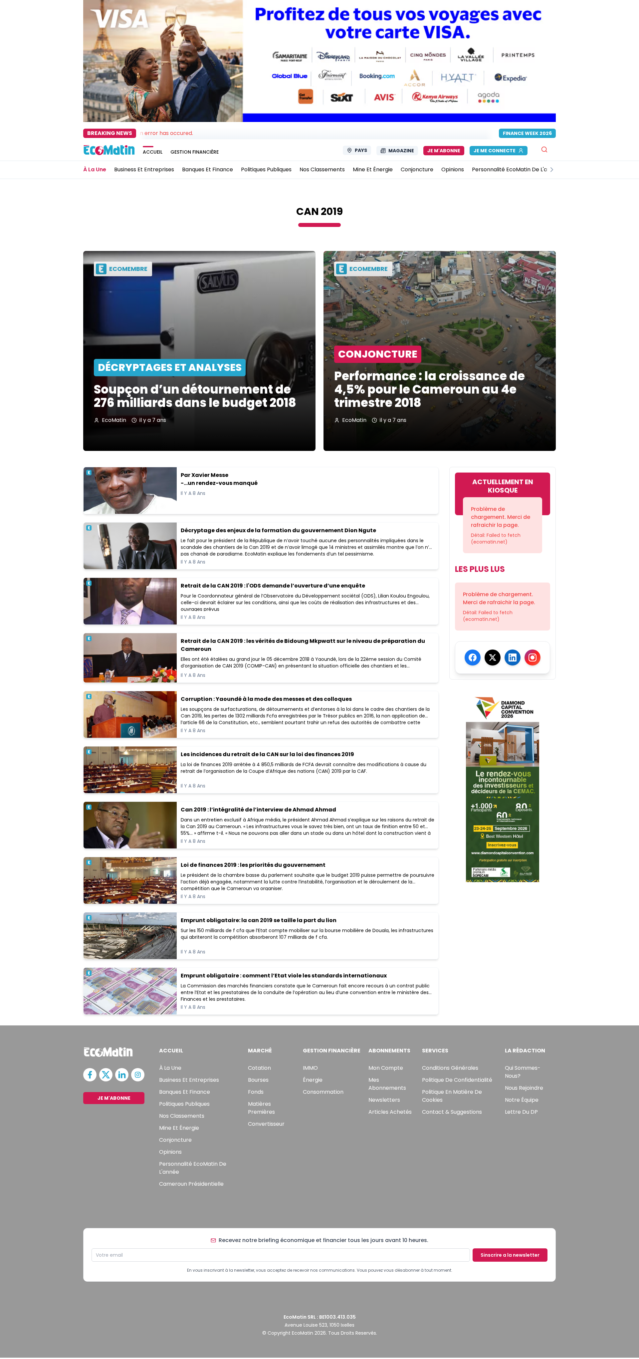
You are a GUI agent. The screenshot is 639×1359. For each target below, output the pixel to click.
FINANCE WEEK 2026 (527, 133)
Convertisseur (266, 1124)
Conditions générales (450, 1068)
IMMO (310, 1068)
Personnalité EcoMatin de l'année (192, 1168)
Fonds (256, 1092)
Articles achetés (390, 1112)
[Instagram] (532, 658)
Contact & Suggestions (452, 1112)
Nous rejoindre (524, 1088)
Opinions (170, 1152)
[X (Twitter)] (493, 658)
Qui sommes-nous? (522, 1072)
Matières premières (261, 1108)
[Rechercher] (544, 149)
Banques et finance (184, 1092)
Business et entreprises (189, 1080)
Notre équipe (521, 1100)
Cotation (259, 1068)
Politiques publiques (184, 1104)
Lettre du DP (521, 1112)
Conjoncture (175, 1140)
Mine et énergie (179, 1128)
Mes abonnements (387, 1084)
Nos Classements (181, 1116)
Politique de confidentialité (457, 1080)
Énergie (312, 1080)
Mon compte (385, 1068)
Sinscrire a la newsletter (510, 1255)
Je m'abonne (443, 150)
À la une (170, 1068)
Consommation (323, 1092)
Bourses (258, 1080)
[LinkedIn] (513, 658)
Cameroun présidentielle (191, 1184)
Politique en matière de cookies (452, 1096)
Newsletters (384, 1100)
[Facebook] (473, 658)
